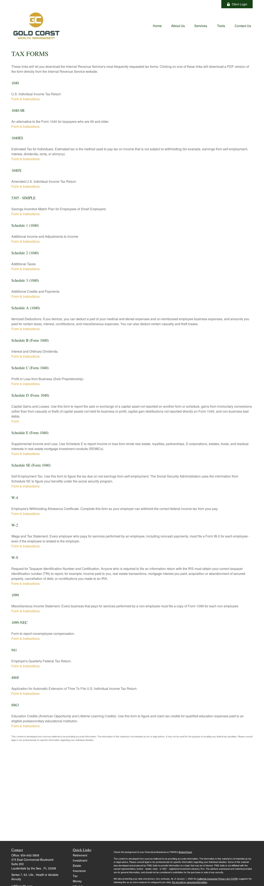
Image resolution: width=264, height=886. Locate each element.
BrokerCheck (185, 852)
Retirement (80, 855)
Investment (80, 860)
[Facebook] (212, 4)
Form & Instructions (25, 99)
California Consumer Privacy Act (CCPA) (217, 878)
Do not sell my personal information (189, 882)
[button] (157, 25)
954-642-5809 (122, 4)
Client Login (239, 4)
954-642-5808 (30, 855)
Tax (75, 876)
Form (15, 421)
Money (77, 881)
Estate (77, 865)
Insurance (79, 871)
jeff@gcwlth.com (152, 4)
